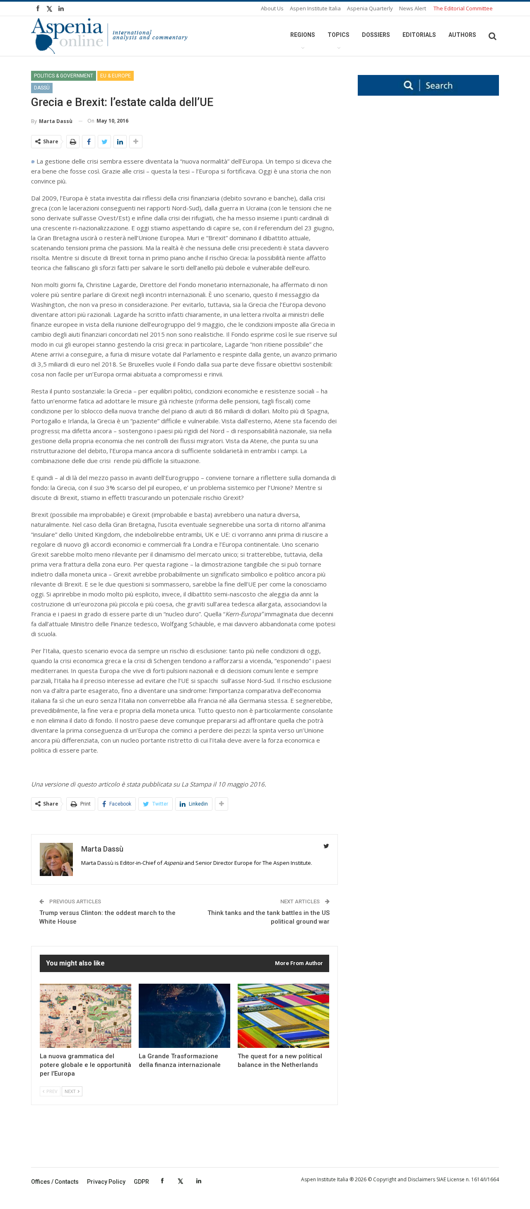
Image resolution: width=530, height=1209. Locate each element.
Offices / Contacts (55, 1181)
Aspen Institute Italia (315, 8)
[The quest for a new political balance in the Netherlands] (283, 1016)
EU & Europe (115, 76)
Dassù (42, 88)
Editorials (419, 34)
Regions (302, 34)
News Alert (412, 8)
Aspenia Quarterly (370, 8)
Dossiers (376, 34)
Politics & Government (63, 76)
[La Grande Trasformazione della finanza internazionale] (184, 1016)
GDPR (141, 1181)
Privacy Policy (106, 1181)
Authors (462, 34)
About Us (272, 8)
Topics (338, 34)
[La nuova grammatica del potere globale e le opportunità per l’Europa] (85, 1016)
